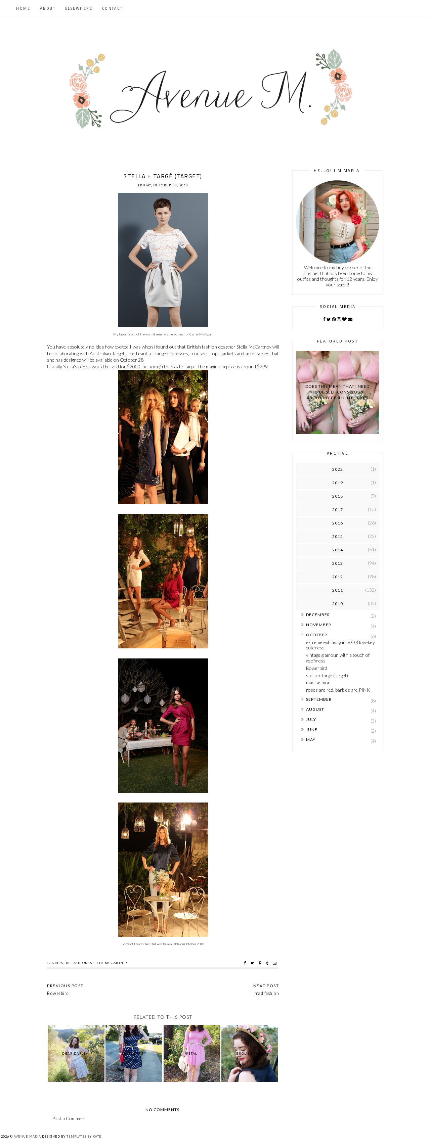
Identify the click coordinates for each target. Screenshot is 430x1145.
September (319, 699)
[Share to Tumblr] (268, 963)
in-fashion (77, 963)
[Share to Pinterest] (261, 963)
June (311, 729)
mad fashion (318, 682)
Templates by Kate (84, 1136)
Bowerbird (316, 668)
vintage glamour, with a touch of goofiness (338, 657)
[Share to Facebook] (246, 963)
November (318, 624)
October (316, 634)
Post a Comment (69, 1118)
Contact (112, 8)
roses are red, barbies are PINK (338, 690)
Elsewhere (79, 8)
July (311, 719)
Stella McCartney (109, 963)
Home (23, 8)
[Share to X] (253, 963)
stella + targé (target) (327, 675)
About (48, 8)
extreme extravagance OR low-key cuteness (340, 645)
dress (57, 963)
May (310, 739)
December (318, 614)
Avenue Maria (27, 1136)
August (315, 709)
